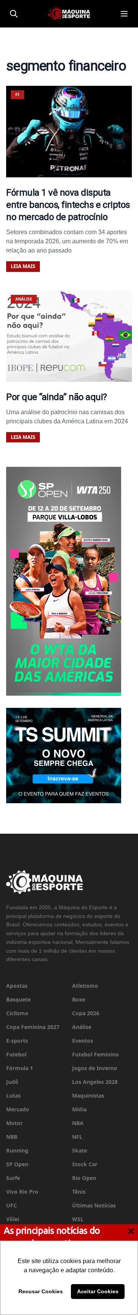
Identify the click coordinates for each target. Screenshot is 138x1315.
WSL (78, 1219)
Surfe (13, 1178)
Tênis (78, 1191)
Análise (81, 1026)
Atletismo (85, 985)
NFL (77, 1136)
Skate (79, 1150)
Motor (14, 1123)
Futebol (16, 1054)
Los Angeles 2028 (95, 1081)
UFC (11, 1205)
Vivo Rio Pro (22, 1191)
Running (17, 1150)
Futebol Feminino (95, 1054)
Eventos (82, 1040)
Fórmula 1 (19, 1068)
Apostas (17, 985)
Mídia (79, 1109)
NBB (11, 1136)
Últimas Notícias (94, 1205)
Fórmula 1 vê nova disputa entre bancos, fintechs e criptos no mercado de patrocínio (68, 204)
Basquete (18, 999)
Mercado (17, 1109)
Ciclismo (17, 1013)
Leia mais (23, 266)
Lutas (13, 1095)
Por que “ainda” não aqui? (56, 397)
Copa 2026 (85, 1013)
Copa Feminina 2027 (32, 1026)
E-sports (17, 1040)
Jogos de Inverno (94, 1068)
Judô (12, 1081)
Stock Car (84, 1164)
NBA (78, 1123)
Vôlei (12, 1219)
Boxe (78, 999)
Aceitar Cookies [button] (97, 1291)
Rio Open (84, 1178)
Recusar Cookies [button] (40, 1291)
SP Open (17, 1164)
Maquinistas (88, 1095)
